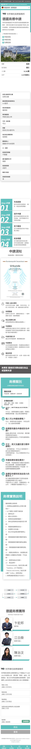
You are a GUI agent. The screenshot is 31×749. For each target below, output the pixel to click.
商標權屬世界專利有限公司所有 (8, 738)
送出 (15, 727)
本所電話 (11, 748)
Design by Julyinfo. (15, 741)
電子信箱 (19, 748)
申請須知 (7, 37)
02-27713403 (18, 1)
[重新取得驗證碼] (26, 721)
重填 (15, 732)
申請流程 (7, 40)
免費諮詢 (4, 748)
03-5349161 (27, 1)
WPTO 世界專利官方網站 (6, 1)
